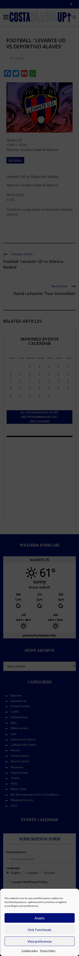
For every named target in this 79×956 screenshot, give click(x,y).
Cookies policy (30, 950)
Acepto (40, 918)
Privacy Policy (47, 950)
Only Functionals (39, 930)
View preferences (39, 941)
